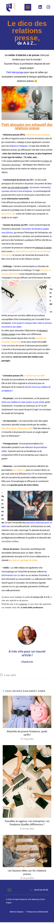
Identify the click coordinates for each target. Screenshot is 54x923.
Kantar (12, 586)
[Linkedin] (40, 7)
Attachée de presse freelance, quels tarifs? (27, 733)
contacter (23, 604)
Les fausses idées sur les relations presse (27, 872)
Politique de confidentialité (37, 912)
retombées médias (10, 541)
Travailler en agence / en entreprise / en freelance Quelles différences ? (27, 822)
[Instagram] (48, 7)
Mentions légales (16, 912)
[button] (27, 7)
